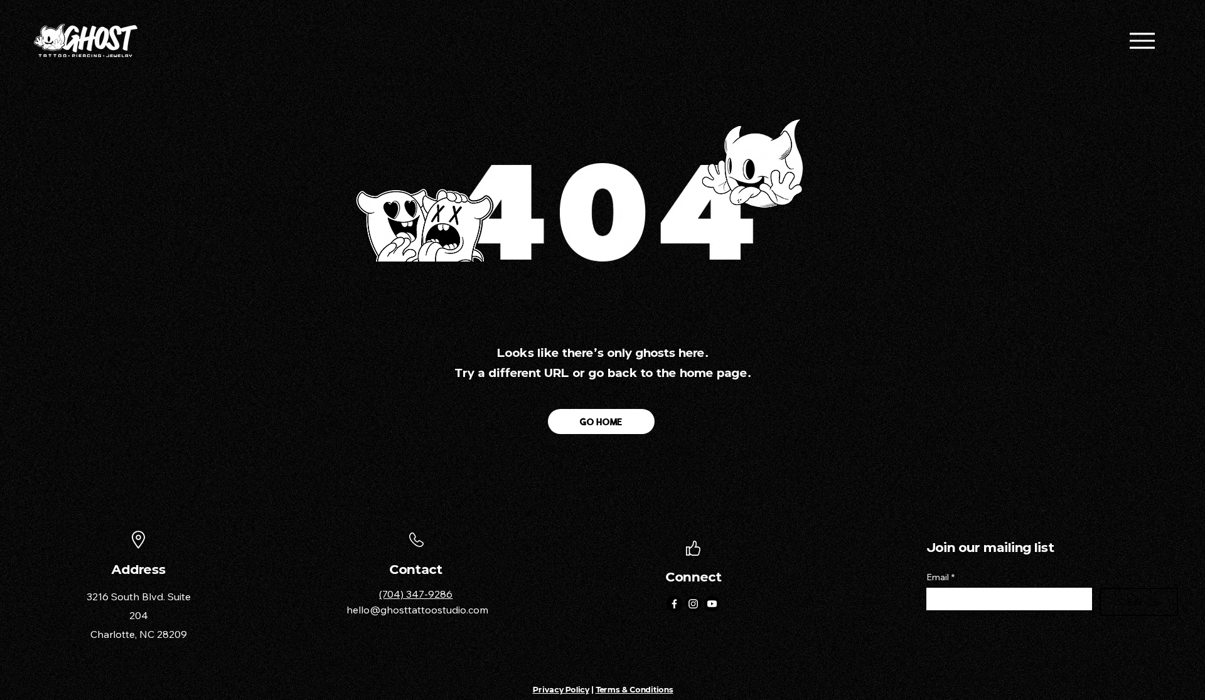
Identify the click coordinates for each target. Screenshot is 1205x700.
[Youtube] (712, 604)
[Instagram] (693, 604)
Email (940, 577)
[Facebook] (674, 604)
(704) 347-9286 (416, 594)
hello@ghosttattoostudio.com (417, 609)
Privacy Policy (561, 689)
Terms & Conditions (634, 689)
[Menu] (1142, 40)
